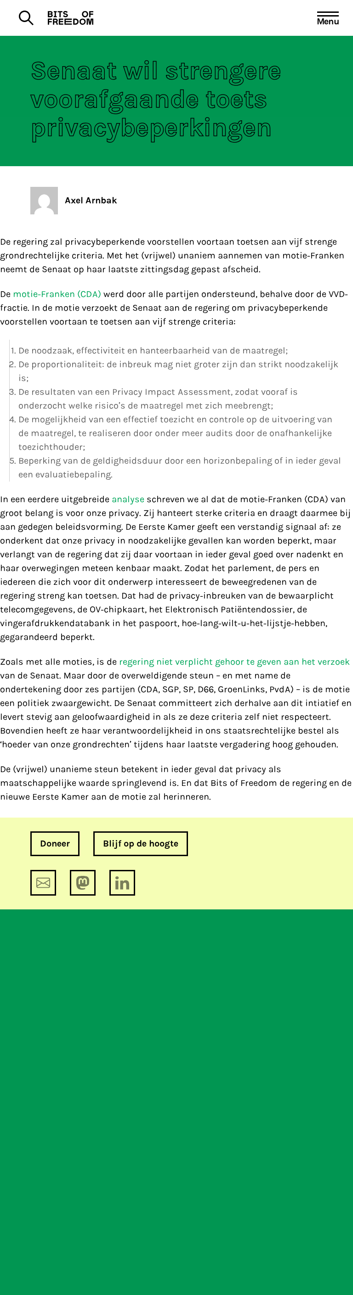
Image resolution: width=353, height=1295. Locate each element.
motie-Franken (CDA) (57, 294)
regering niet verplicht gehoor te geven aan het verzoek (234, 661)
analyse (128, 499)
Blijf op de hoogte (140, 843)
